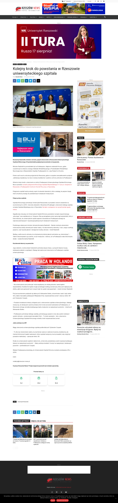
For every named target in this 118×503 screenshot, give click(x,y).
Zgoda (53, 500)
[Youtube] (104, 1)
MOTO (48, 17)
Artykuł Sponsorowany (82, 250)
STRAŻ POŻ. (23, 17)
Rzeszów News (19, 76)
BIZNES (41, 17)
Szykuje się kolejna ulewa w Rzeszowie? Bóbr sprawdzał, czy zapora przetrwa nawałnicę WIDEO (63, 441)
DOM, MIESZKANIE (58, 17)
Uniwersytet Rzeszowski (23, 401)
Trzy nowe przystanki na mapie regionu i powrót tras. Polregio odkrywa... (83, 184)
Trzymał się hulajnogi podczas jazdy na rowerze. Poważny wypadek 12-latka (22, 441)
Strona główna (16, 62)
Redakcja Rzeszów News (83, 334)
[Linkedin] (26, 80)
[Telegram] (30, 80)
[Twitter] (101, 1)
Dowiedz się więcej (62, 500)
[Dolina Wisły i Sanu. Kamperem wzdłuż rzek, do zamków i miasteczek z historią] (91, 231)
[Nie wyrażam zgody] (116, 498)
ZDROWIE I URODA (84, 217)
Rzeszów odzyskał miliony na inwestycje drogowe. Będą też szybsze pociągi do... (89, 329)
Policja (81, 193)
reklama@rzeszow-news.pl (63, 487)
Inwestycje (29, 62)
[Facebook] (95, 1)
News (25, 64)
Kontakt (89, 1)
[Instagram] (98, 1)
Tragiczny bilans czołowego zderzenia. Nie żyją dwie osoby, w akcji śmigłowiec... (96, 208)
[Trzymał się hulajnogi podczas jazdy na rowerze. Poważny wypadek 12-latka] (22, 431)
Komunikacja (83, 168)
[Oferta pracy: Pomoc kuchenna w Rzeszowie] (91, 148)
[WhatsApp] (22, 80)
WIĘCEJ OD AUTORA (38, 421)
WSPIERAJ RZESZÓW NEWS (88, 259)
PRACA (80, 138)
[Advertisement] (43, 394)
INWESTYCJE (83, 301)
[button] (105, 17)
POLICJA (14, 17)
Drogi (94, 180)
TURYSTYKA (92, 17)
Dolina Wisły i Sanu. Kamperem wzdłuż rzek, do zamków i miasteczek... (89, 245)
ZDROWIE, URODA (72, 17)
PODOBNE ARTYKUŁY (21, 421)
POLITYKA (32, 17)
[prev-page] (14, 448)
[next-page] (17, 448)
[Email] (38, 80)
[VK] (34, 80)
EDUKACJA (83, 17)
